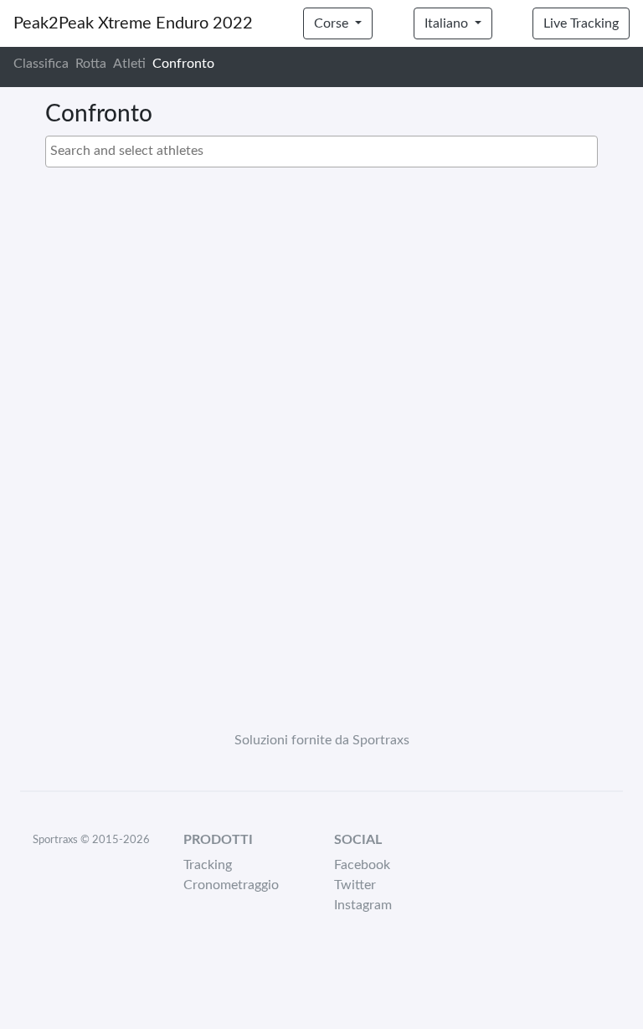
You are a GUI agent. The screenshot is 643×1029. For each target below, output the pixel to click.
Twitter (355, 885)
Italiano (447, 23)
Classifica (41, 63)
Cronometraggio (231, 885)
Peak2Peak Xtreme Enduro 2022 (133, 23)
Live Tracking (581, 23)
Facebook (362, 865)
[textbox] (325, 151)
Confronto (183, 63)
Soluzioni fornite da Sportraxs (321, 740)
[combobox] (321, 151)
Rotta (90, 63)
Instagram (363, 905)
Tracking (207, 865)
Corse (333, 23)
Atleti (129, 63)
